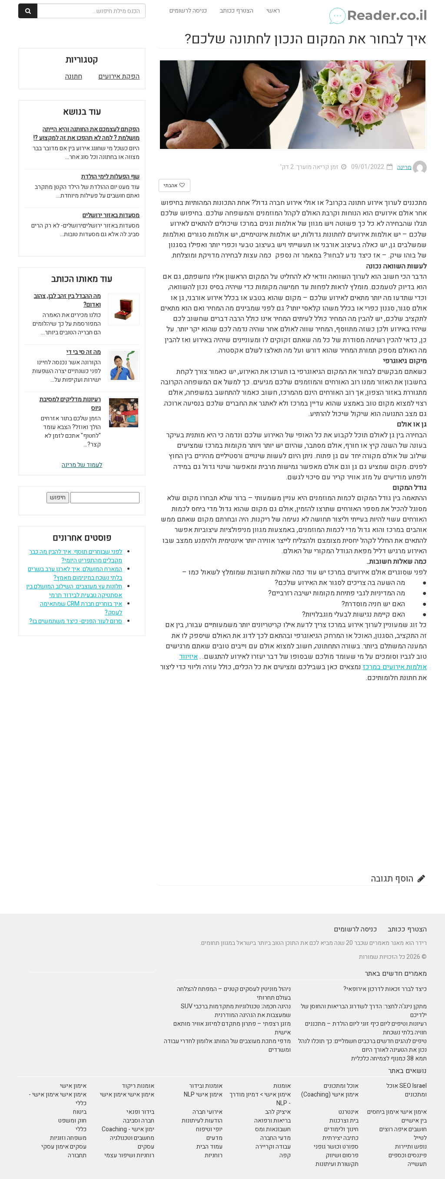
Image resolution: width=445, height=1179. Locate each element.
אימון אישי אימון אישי (127, 1094)
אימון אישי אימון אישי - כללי (57, 1099)
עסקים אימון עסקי (63, 1146)
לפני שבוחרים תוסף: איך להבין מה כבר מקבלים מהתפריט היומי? (75, 556)
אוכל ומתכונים (341, 1085)
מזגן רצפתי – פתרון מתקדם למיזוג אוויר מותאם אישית (232, 1028)
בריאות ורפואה (272, 1120)
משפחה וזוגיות (68, 1138)
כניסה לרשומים (188, 10)
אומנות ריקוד (138, 1085)
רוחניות (213, 1155)
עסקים (146, 1146)
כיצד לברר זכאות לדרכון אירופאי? (385, 989)
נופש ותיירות (411, 1146)
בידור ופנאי (140, 1111)
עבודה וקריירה (273, 1146)
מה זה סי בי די (83, 352)
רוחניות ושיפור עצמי (129, 1155)
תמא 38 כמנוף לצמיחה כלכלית (389, 1058)
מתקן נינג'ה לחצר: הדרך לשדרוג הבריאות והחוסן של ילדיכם (364, 1011)
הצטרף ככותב (236, 10)
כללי (81, 1129)
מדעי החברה (275, 1138)
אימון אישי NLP (203, 1094)
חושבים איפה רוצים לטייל (403, 1134)
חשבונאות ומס (273, 1129)
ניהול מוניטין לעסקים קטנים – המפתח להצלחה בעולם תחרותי (234, 993)
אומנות (282, 1085)
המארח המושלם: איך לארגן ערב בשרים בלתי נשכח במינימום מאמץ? (75, 573)
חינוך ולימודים (341, 1129)
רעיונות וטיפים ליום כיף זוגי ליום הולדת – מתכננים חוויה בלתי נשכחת (366, 1028)
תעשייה (417, 1164)
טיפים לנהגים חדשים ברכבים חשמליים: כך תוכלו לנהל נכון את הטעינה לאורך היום (362, 1045)
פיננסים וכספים (408, 1155)
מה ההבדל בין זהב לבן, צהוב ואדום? (67, 300)
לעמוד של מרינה (82, 464)
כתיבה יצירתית (340, 1138)
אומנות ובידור (205, 1085)
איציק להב (278, 1111)
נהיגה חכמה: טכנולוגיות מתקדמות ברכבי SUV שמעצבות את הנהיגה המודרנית (236, 1011)
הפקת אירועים (118, 76)
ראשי (273, 10)
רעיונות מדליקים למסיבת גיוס (70, 404)
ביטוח (79, 1111)
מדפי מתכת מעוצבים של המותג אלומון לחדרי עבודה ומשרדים (227, 1045)
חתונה (73, 76)
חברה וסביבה (138, 1120)
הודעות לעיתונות (202, 1120)
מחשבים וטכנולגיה (132, 1138)
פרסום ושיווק (342, 1155)
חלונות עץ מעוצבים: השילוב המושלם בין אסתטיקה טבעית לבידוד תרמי (74, 591)
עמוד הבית (209, 1146)
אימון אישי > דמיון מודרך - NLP (260, 1099)
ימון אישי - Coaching (128, 1129)
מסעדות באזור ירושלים (111, 215)
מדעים (214, 1138)
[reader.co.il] (377, 11)
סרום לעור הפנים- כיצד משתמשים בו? (75, 621)
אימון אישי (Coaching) (330, 1094)
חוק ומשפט (72, 1120)
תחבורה (77, 1155)
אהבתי (171, 185)
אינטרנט (349, 1111)
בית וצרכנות (344, 1120)
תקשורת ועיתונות (337, 1164)
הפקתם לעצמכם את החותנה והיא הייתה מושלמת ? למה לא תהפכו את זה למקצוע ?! (86, 133)
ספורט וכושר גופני (336, 1146)
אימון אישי (73, 1085)
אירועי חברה (207, 1111)
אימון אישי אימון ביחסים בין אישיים (397, 1116)
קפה (285, 1155)
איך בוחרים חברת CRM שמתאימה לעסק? (81, 608)
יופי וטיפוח (209, 1129)
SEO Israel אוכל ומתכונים (406, 1090)
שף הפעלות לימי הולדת (110, 176)
